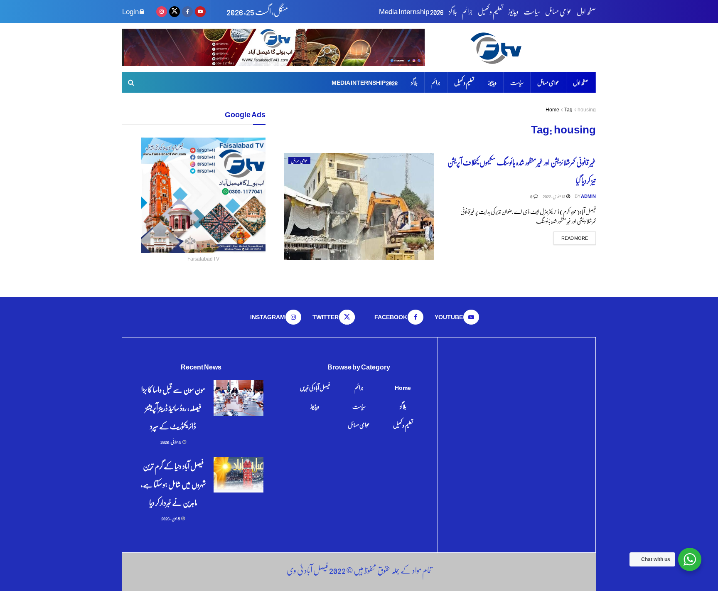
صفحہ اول (586, 11)
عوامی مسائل (558, 11)
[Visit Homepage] (531, 47)
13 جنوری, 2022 (554, 196)
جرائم (467, 11)
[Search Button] (131, 82)
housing (587, 109)
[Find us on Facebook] (187, 11)
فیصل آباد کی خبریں (315, 387)
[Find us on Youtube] (200, 11)
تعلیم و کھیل (490, 11)
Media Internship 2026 (411, 11)
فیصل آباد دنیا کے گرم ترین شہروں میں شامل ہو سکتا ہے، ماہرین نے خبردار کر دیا (173, 484)
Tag (568, 109)
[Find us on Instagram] (161, 11)
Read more (570, 237)
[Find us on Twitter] (174, 11)
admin (588, 196)
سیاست (532, 11)
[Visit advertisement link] (273, 47)
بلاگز (453, 11)
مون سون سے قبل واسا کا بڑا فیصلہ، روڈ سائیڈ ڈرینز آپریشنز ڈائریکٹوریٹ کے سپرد (173, 407)
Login (131, 11)
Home (552, 109)
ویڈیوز (513, 11)
